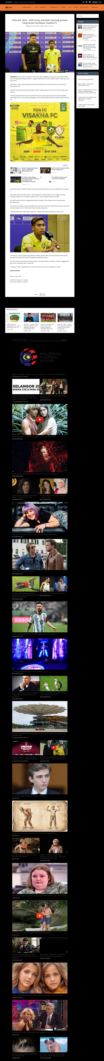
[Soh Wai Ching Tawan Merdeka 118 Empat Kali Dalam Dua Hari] (80, 64)
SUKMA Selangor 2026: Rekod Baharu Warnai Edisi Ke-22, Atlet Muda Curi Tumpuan (89, 47)
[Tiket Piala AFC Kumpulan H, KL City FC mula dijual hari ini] (14, 317)
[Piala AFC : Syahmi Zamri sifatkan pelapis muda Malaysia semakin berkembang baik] (31, 317)
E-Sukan (75, 7)
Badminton (43, 7)
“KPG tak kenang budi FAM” (86, 79)
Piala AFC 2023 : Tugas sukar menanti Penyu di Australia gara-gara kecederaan (65, 327)
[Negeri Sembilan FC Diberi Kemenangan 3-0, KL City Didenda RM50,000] (80, 35)
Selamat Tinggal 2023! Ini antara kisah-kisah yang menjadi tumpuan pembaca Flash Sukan (87, 91)
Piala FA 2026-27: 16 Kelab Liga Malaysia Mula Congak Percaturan (90, 56)
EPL (70, 7)
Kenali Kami (95, 7)
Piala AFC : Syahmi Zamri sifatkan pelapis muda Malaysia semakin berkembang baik (31, 327)
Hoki (36, 7)
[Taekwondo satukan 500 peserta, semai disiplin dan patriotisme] (80, 27)
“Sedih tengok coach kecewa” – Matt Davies (87, 105)
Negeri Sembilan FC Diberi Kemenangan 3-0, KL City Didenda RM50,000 (90, 37)
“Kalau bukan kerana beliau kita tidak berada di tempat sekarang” (87, 98)
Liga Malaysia (53, 7)
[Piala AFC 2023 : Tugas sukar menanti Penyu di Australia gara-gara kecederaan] (65, 317)
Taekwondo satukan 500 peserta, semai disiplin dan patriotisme (90, 27)
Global (63, 7)
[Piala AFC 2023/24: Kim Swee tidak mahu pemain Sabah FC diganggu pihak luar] (48, 317)
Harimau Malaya (26, 7)
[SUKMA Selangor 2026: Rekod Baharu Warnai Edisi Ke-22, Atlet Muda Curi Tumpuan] (80, 46)
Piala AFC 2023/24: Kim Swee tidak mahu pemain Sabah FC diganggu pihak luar (47, 327)
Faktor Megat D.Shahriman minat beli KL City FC (86, 84)
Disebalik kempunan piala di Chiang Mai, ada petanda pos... (27, 2)
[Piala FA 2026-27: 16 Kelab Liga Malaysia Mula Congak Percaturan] (80, 56)
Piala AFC (51, 26)
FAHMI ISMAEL (36, 26)
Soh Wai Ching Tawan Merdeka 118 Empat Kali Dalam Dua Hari (90, 65)
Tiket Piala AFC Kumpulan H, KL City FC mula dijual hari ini (14, 326)
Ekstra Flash (84, 7)
